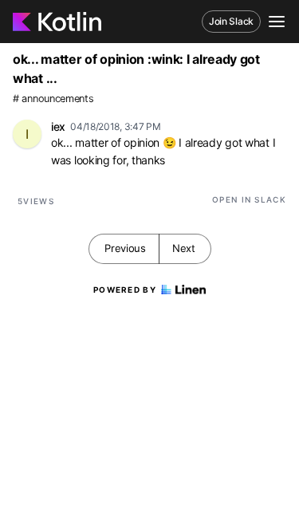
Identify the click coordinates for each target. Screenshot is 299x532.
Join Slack (231, 21)
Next (183, 248)
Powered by (124, 289)
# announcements (53, 98)
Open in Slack (249, 199)
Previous (125, 248)
